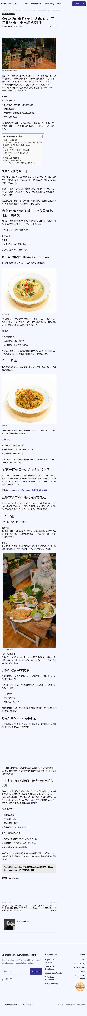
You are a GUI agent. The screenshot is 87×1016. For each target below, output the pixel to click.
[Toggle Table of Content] (39, 137)
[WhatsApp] (19, 31)
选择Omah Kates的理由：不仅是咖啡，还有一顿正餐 (23, 142)
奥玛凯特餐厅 (32, 803)
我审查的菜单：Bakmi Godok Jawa (17, 145)
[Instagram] (7, 979)
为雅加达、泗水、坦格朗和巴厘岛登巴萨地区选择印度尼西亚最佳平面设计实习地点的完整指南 (14, 908)
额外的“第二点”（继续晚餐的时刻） (17, 153)
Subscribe (36, 971)
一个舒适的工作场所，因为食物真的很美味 (20, 163)
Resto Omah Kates (13, 878)
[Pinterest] (14, 31)
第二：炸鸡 (9, 147)
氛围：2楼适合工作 (11, 140)
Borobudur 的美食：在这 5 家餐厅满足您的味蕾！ (29, 490)
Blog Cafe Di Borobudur (15, 10)
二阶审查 (7, 155)
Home (3, 10)
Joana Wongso (8, 26)
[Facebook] (4, 31)
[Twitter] (9, 31)
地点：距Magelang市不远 (14, 160)
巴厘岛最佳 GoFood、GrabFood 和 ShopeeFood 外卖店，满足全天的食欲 (43, 908)
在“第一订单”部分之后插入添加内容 (17, 150)
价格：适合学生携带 (12, 158)
